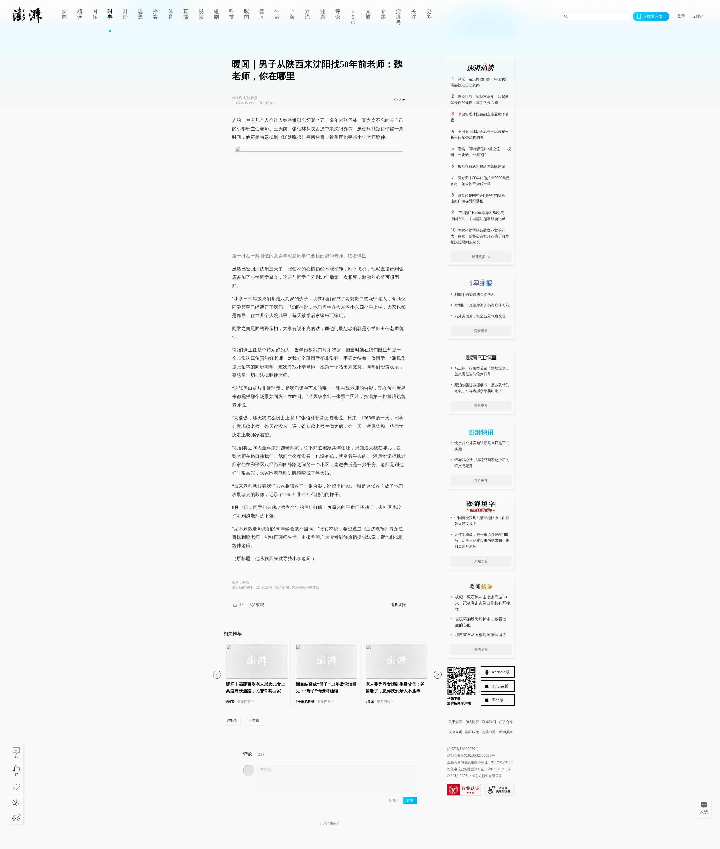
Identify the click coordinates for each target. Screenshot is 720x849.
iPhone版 (500, 686)
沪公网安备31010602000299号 (471, 756)
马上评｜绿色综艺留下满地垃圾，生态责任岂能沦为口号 (481, 371)
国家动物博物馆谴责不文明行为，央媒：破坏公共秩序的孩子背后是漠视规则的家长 (480, 236)
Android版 (501, 672)
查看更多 (481, 331)
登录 (681, 16)
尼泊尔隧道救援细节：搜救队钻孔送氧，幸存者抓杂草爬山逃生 (481, 388)
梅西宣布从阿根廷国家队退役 (481, 166)
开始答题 (481, 561)
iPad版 (498, 700)
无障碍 (698, 16)
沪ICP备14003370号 (463, 749)
